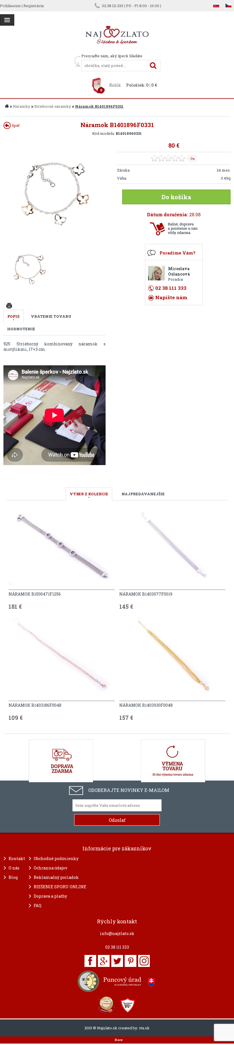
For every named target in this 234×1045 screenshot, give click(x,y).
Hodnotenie (21, 328)
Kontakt (17, 858)
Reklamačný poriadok (56, 877)
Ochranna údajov (50, 868)
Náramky (21, 106)
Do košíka (176, 197)
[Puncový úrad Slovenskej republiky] (117, 981)
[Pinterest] (130, 961)
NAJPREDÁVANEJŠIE (143, 493)
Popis (13, 316)
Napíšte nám (171, 297)
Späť (15, 125)
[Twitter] (117, 961)
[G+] (103, 961)
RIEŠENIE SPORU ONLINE (60, 886)
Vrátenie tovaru (51, 316)
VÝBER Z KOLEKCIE (89, 493)
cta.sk (144, 1027)
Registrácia (33, 5)
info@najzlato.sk (117, 933)
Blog (13, 877)
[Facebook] (90, 961)
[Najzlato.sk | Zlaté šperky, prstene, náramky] (117, 50)
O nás (14, 868)
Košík (115, 85)
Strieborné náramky (52, 106)
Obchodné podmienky (56, 858)
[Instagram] (144, 961)
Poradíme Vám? (177, 253)
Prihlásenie (10, 5)
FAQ (37, 905)
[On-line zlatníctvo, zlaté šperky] (7, 20)
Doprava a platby (50, 896)
